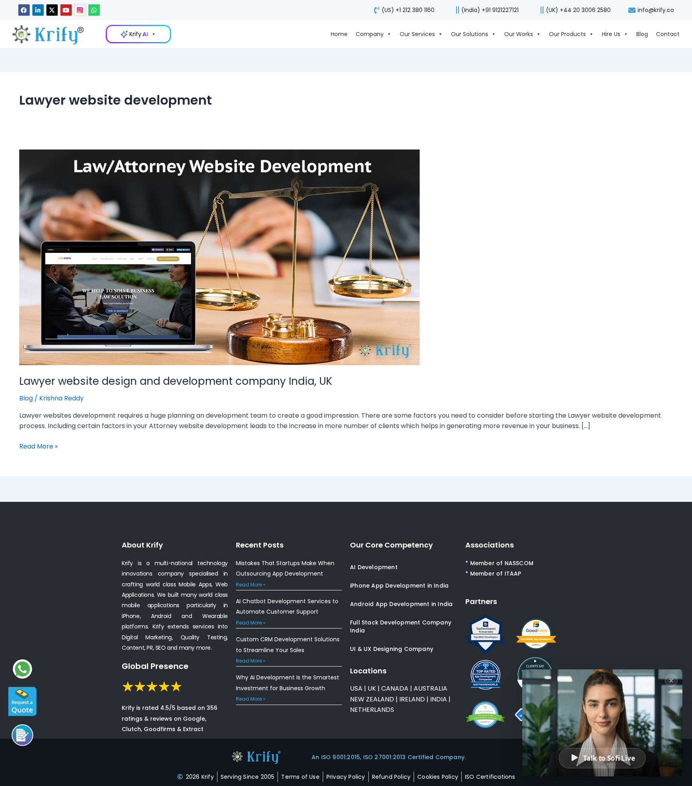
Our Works (518, 34)
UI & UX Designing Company (391, 649)
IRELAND (412, 699)
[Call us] (22, 735)
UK (372, 688)
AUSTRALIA (429, 688)
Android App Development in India (401, 604)
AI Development (374, 567)
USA (356, 688)
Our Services (417, 34)
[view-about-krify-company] (52, 34)
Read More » (38, 446)
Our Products (567, 34)
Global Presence (155, 666)
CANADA (394, 688)
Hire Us (611, 34)
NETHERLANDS (372, 709)
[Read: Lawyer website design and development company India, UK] (219, 256)
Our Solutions (469, 34)
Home (339, 34)
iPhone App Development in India (399, 586)
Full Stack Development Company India (400, 626)
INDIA (438, 699)
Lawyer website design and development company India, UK (175, 381)
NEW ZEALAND (372, 699)
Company (370, 34)
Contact (668, 34)
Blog (642, 34)
